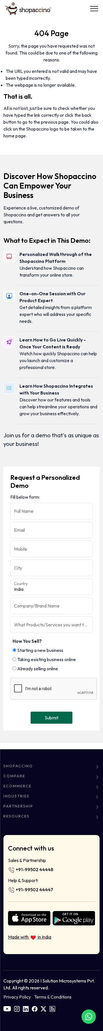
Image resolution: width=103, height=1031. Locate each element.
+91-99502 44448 (34, 869)
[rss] (52, 1008)
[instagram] (17, 1008)
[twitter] (43, 1008)
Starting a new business (39, 650)
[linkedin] (26, 1008)
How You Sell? (27, 641)
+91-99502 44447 (34, 889)
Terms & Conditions (53, 997)
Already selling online (37, 668)
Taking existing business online (46, 659)
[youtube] (7, 1008)
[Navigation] (94, 8)
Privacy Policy (17, 997)
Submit (51, 718)
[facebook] (34, 1008)
